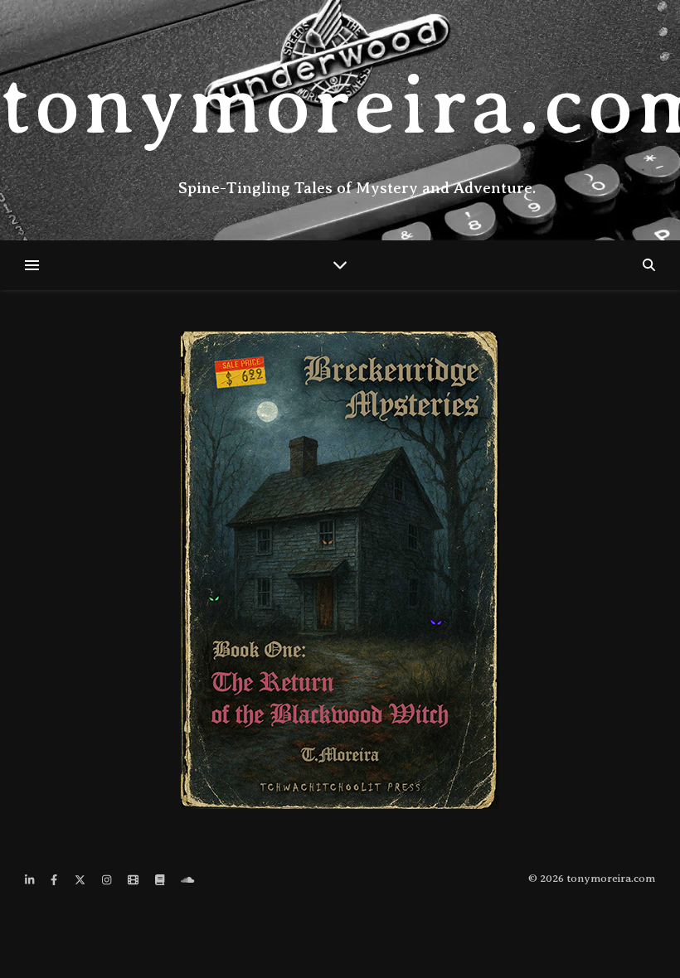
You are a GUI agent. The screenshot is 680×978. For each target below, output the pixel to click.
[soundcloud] (187, 880)
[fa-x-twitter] (81, 880)
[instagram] (108, 880)
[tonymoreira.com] (340, 120)
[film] (134, 880)
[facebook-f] (55, 880)
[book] (161, 880)
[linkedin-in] (30, 880)
